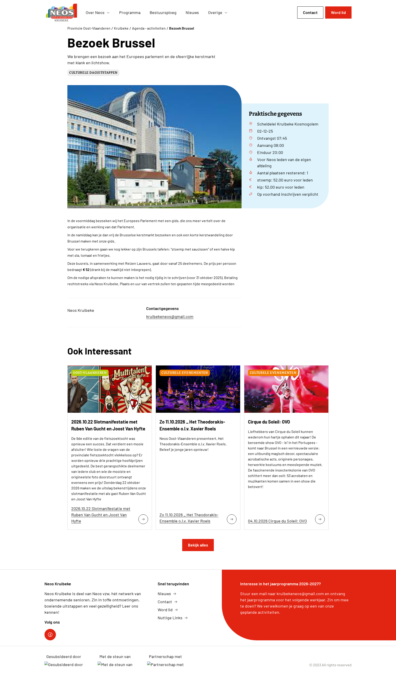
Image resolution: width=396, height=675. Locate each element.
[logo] (61, 13)
